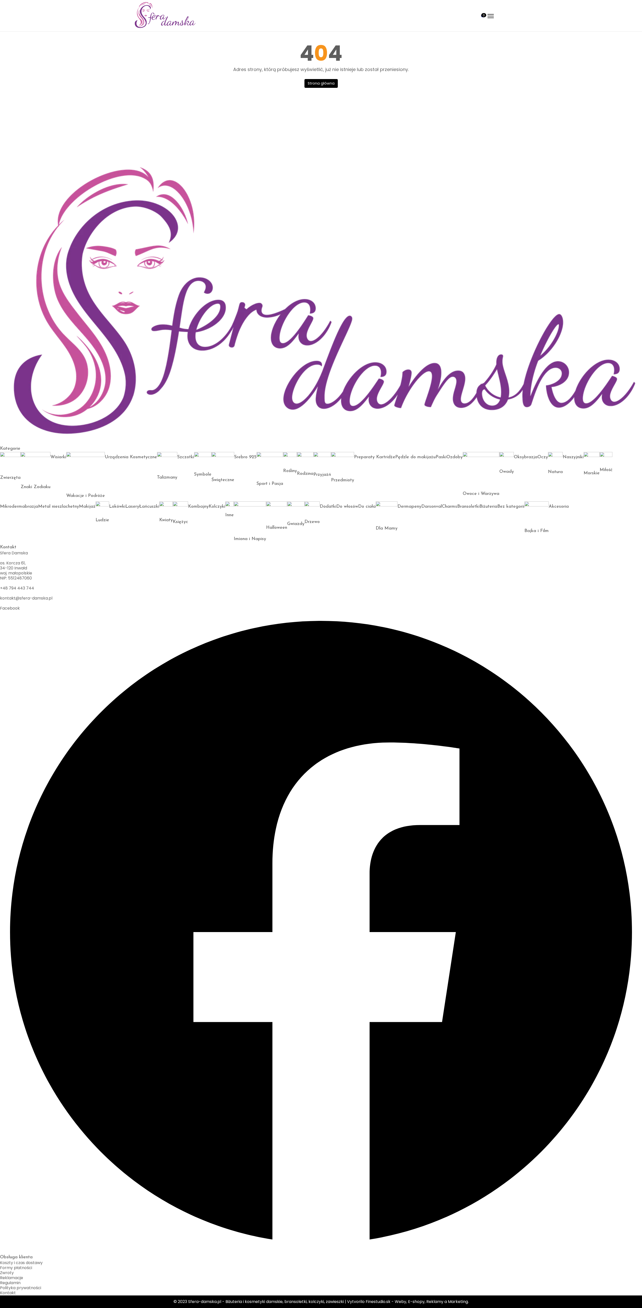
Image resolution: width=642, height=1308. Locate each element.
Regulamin (10, 1283)
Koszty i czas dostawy (21, 1263)
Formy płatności (16, 1268)
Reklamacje (11, 1278)
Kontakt (8, 1293)
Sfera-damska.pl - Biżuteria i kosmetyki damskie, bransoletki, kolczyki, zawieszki (266, 1301)
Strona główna (321, 83)
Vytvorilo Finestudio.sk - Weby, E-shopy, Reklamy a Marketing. (408, 1301)
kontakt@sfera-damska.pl (26, 598)
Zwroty (7, 1273)
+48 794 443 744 (17, 588)
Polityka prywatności (20, 1288)
